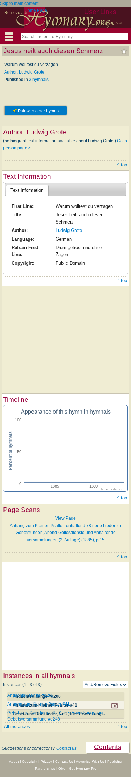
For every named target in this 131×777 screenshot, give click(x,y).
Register (115, 22)
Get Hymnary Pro (82, 768)
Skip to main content (19, 3)
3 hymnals (39, 79)
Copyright (29, 761)
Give (62, 768)
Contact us (66, 748)
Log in (92, 22)
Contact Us (64, 761)
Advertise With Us (90, 761)
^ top (122, 164)
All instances (17, 726)
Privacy (46, 761)
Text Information (26, 190)
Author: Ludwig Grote (24, 72)
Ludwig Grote (69, 230)
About (14, 761)
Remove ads (16, 12)
